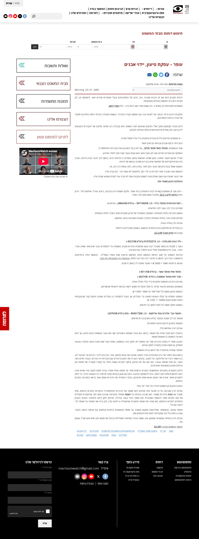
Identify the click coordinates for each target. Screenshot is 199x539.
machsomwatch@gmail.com (79, 468)
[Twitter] (161, 74)
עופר (171, 431)
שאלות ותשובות (56, 65)
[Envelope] (5, 16)
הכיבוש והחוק (115, 9)
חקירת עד (94, 431)
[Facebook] (167, 74)
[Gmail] (149, 74)
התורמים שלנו (78, 13)
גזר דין (163, 431)
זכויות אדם (132, 9)
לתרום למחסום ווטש (52, 137)
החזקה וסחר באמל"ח (147, 431)
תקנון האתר (102, 484)
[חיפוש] (33, 16)
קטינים (80, 435)
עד (133, 41)
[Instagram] (10, 16)
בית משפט (96, 41)
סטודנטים (104, 435)
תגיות (73, 41)
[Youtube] (15, 16)
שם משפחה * (45, 480)
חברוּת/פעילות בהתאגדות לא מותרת (118, 431)
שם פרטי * (46, 467)
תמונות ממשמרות (54, 101)
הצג (34, 46)
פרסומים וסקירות (113, 13)
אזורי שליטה (132, 13)
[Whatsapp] (155, 74)
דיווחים (148, 9)
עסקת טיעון (91, 435)
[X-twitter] (20, 16)
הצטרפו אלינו (156, 17)
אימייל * (48, 492)
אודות (161, 9)
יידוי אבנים (82, 431)
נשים (113, 435)
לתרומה (93, 13)
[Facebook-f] (25, 16)
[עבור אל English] (16, 3)
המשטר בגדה (97, 9)
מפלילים (123, 435)
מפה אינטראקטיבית (153, 13)
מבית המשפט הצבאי (52, 83)
